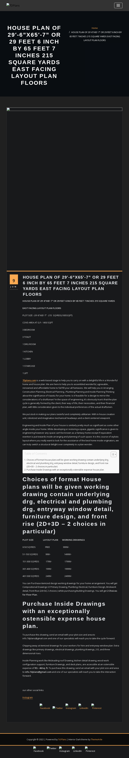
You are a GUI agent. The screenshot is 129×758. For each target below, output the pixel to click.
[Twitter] (58, 711)
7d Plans (62, 739)
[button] (112, 455)
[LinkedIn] (83, 709)
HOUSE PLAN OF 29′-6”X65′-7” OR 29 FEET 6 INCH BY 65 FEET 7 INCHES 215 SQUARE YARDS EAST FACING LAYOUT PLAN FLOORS (96, 36)
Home (95, 27)
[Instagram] (71, 709)
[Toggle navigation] (118, 5)
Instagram (28, 697)
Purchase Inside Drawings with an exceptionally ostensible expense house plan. (65, 469)
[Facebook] (45, 709)
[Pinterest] (96, 709)
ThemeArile (96, 739)
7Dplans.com (29, 380)
